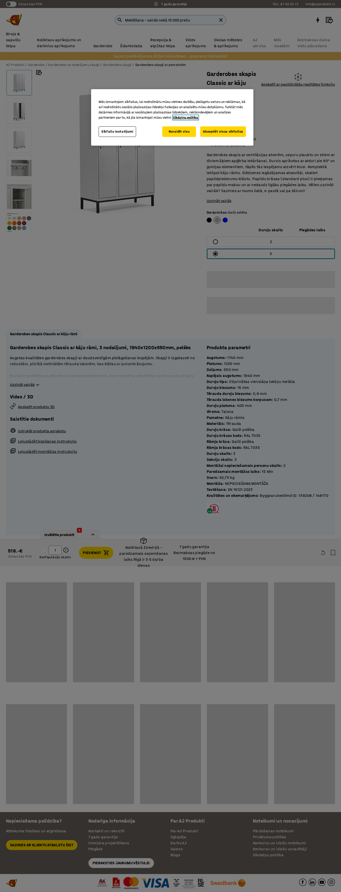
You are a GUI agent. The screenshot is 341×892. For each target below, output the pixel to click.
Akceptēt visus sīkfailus (223, 131)
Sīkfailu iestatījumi (117, 131)
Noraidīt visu (179, 131)
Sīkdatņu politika (185, 117)
